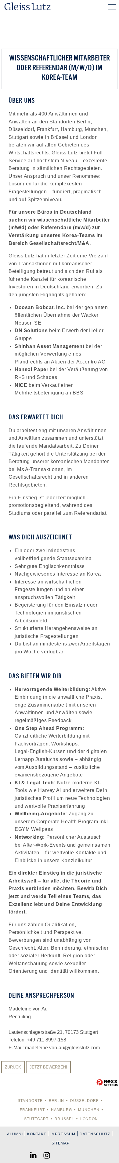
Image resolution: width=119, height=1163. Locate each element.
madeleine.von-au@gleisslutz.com (62, 1047)
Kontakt (36, 1134)
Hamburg (61, 1110)
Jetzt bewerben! (48, 1067)
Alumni (15, 1134)
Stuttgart (36, 1119)
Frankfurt (32, 1110)
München (88, 1110)
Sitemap (61, 1143)
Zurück (13, 1067)
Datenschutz (95, 1134)
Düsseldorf (84, 1101)
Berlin (56, 1101)
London (89, 1119)
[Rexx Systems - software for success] (107, 1082)
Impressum (62, 1134)
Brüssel (64, 1119)
